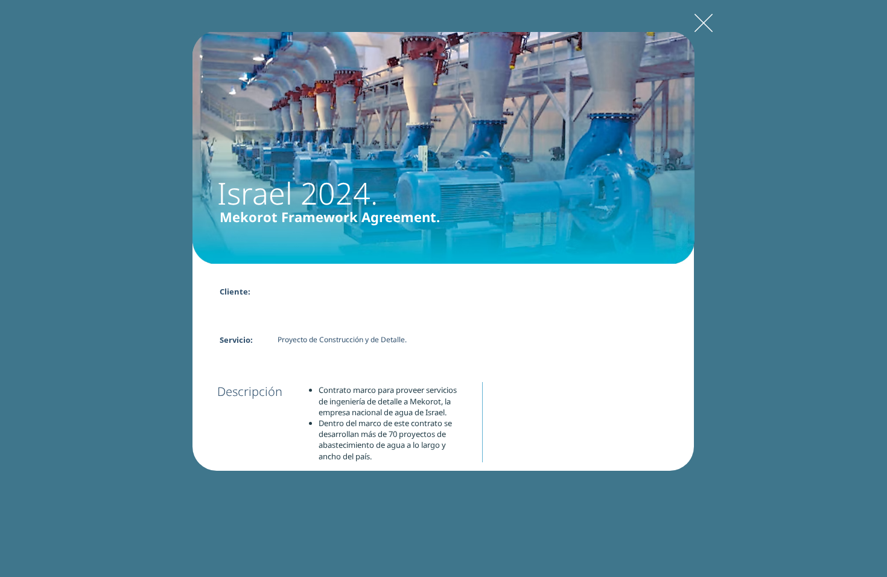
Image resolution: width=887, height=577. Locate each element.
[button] (443, 148)
